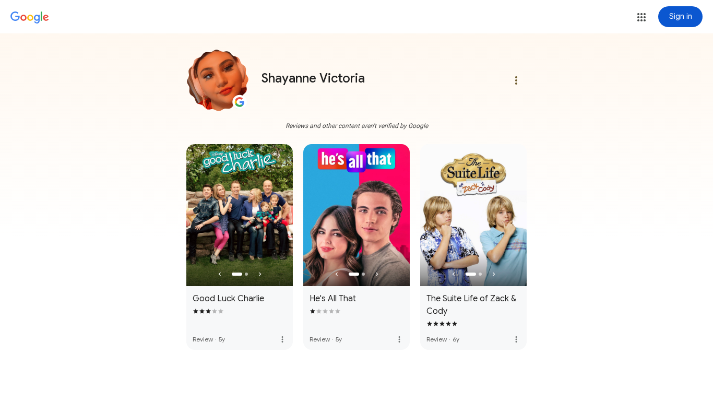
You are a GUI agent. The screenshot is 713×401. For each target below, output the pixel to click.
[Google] (29, 17)
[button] (641, 17)
